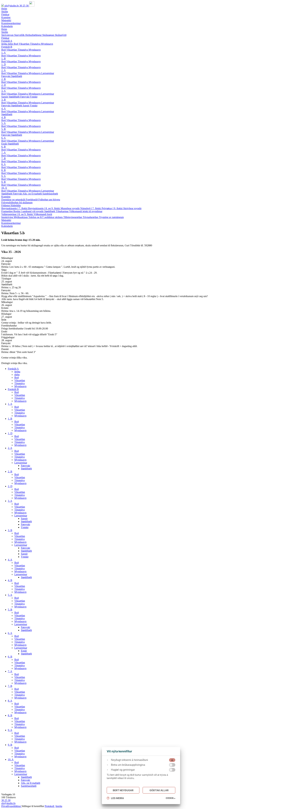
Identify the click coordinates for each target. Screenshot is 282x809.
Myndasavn (47, 43)
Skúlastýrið (60, 35)
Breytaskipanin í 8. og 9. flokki (44, 208)
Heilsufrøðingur (33, 35)
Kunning (5, 196)
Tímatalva (35, 43)
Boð (16, 43)
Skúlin (4, 32)
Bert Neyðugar (123, 790)
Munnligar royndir (70, 208)
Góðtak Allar (159, 790)
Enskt (4, 143)
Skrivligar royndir (132, 208)
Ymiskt (33, 96)
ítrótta (4, 43)
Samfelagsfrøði (50, 193)
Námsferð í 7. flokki (91, 208)
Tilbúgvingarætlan (73, 217)
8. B (3, 170)
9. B (3, 182)
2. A (3, 70)
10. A (4, 187)
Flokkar (5, 38)
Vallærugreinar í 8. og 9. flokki (17, 214)
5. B (3, 129)
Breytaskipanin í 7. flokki (14, 208)
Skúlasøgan (48, 35)
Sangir (5, 96)
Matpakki (6, 220)
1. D (3, 64)
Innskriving (7, 217)
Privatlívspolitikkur (11, 806)
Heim (4, 29)
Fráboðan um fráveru (49, 199)
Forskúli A (6, 41)
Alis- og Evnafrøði (32, 193)
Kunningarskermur (11, 223)
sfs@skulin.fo (12, 5)
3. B (3, 99)
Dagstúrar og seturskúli (13, 199)
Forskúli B (6, 46)
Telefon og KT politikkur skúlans (45, 217)
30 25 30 (24, 5)
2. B (3, 79)
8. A (3, 164)
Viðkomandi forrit (43, 214)
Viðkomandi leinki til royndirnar (85, 211)
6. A (3, 137)
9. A (3, 176)
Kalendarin (7, 226)
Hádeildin (16, 205)
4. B (3, 117)
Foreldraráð (32, 199)
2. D (3, 85)
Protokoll (50, 806)
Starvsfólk (19, 35)
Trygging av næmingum (111, 217)
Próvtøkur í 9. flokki (112, 208)
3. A (3, 90)
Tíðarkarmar (62, 211)
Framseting (7, 211)
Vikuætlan (24, 43)
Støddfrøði (16, 76)
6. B (3, 146)
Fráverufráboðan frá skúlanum (16, 202)
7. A (3, 152)
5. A (3, 123)
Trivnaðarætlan (91, 217)
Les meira (117, 798)
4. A (3, 108)
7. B (3, 158)
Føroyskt (6, 76)
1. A (3, 52)
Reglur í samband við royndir (28, 211)
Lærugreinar (47, 73)
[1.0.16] (170, 798)
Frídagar (6, 205)
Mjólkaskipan (21, 217)
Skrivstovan (7, 35)
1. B (3, 58)
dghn (11, 43)
